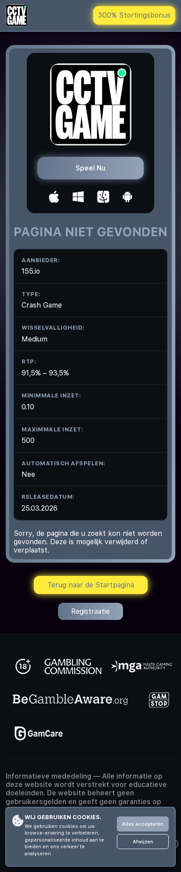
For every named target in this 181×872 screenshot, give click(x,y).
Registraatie (90, 611)
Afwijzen (143, 842)
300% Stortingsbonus (134, 15)
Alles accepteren (142, 824)
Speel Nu (90, 168)
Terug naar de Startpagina (90, 585)
